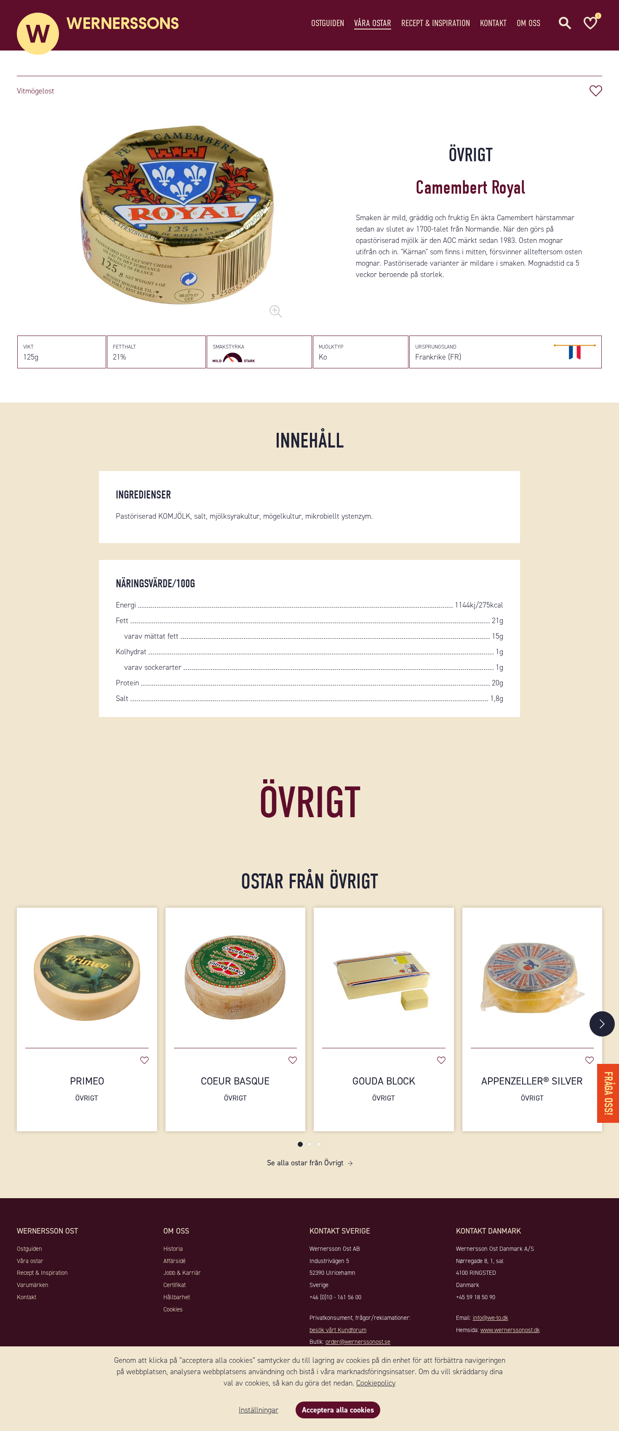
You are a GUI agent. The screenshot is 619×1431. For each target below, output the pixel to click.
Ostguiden (327, 23)
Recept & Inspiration (435, 23)
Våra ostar (372, 23)
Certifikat (174, 1285)
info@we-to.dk (490, 1318)
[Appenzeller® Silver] (532, 973)
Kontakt (493, 23)
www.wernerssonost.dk (510, 1330)
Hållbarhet (176, 1297)
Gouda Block (383, 1088)
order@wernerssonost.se (358, 1342)
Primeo (87, 1088)
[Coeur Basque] (235, 973)
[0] (589, 23)
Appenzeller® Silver (532, 1088)
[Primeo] (87, 973)
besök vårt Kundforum (338, 1330)
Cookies (173, 1309)
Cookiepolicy (375, 1383)
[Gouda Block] (384, 973)
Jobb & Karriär (182, 1272)
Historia (173, 1248)
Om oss (528, 23)
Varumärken (32, 1285)
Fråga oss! (608, 1093)
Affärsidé (174, 1261)
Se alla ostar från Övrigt (305, 1163)
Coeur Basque (235, 1088)
